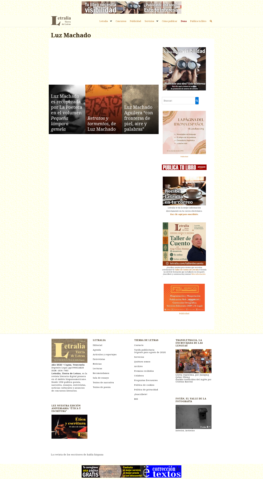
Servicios (149, 21)
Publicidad (135, 21)
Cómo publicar (169, 21)
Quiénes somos (142, 361)
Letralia (103, 21)
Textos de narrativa (103, 382)
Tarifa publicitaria (150, 351)
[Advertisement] (103, 62)
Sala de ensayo (101, 378)
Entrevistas (99, 359)
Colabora (139, 375)
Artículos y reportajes (105, 354)
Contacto (139, 345)
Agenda (97, 350)
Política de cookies (144, 385)
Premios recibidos (144, 371)
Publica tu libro (198, 21)
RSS (136, 399)
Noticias (97, 364)
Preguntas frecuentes (146, 380)
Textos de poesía (102, 387)
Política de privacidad (146, 389)
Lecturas (97, 368)
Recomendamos (101, 373)
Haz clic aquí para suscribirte (184, 214)
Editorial (97, 345)
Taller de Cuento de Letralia (187, 270)
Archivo (138, 366)
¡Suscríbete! (140, 394)
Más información (198, 274)
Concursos (121, 21)
